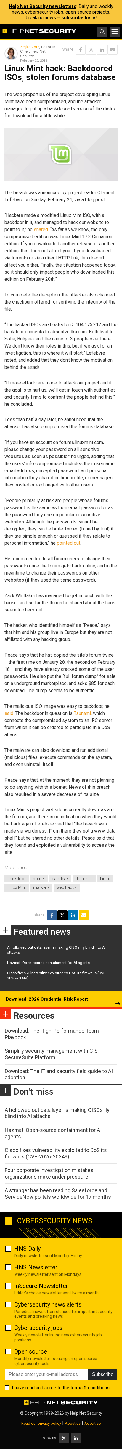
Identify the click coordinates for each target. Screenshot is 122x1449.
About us (73, 1423)
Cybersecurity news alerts (47, 1304)
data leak (60, 878)
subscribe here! (79, 17)
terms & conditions (90, 1387)
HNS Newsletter (35, 1267)
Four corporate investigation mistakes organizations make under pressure (49, 1173)
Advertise (92, 1423)
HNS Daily (27, 1248)
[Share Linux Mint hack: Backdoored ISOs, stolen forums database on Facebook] (81, 50)
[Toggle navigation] (115, 32)
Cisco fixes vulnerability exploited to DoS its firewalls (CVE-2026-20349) (56, 1153)
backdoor (16, 878)
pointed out (68, 543)
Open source (30, 1351)
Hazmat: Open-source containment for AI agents (48, 962)
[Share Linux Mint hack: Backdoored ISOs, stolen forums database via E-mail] (112, 50)
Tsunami (82, 713)
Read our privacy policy (41, 1423)
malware (41, 887)
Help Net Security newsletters (42, 6)
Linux (105, 878)
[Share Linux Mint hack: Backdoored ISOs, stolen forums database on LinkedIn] (102, 50)
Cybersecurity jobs (38, 1327)
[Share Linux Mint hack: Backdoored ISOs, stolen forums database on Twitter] (91, 50)
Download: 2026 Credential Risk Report (47, 999)
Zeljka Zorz (29, 47)
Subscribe (102, 1374)
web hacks (67, 887)
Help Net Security (86, 1413)
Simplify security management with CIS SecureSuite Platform (51, 1054)
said (8, 713)
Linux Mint (16, 887)
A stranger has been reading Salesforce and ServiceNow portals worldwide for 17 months (58, 1193)
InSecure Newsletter (41, 1285)
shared (41, 229)
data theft (84, 878)
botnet (39, 878)
